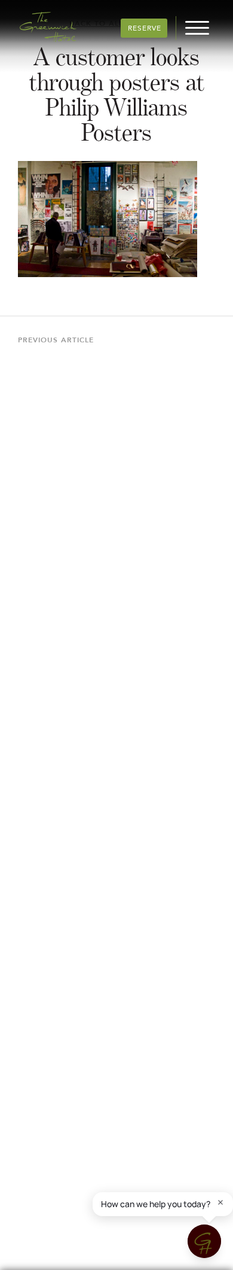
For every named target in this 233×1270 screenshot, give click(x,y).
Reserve (144, 28)
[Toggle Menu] (197, 27)
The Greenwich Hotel (48, 27)
